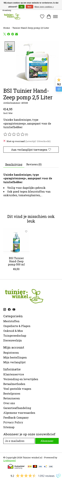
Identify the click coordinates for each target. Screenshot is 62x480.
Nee (29, 7)
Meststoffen (11, 321)
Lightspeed (9, 460)
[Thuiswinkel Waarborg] (16, 468)
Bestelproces (11, 393)
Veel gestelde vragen (17, 388)
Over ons (9, 403)
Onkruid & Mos (13, 330)
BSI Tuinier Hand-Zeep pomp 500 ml (16, 261)
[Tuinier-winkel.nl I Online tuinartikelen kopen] (12, 16)
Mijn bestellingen (15, 357)
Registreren (11, 352)
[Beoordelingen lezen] (14, 134)
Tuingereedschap (14, 335)
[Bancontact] (45, 466)
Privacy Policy (13, 422)
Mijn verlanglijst (14, 362)
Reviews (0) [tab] (33, 164)
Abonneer (47, 441)
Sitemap (8, 427)
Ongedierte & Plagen (16, 326)
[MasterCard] (35, 466)
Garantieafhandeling (17, 408)
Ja (21, 7)
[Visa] (40, 466)
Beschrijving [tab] (13, 164)
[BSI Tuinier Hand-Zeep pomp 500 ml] (16, 241)
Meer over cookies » (44, 7)
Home (6, 27)
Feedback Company (16, 417)
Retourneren (11, 398)
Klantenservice (13, 374)
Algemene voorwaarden (19, 412)
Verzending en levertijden (20, 379)
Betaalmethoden (14, 384)
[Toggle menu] (55, 16)
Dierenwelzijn (12, 340)
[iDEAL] (30, 466)
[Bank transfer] (51, 466)
